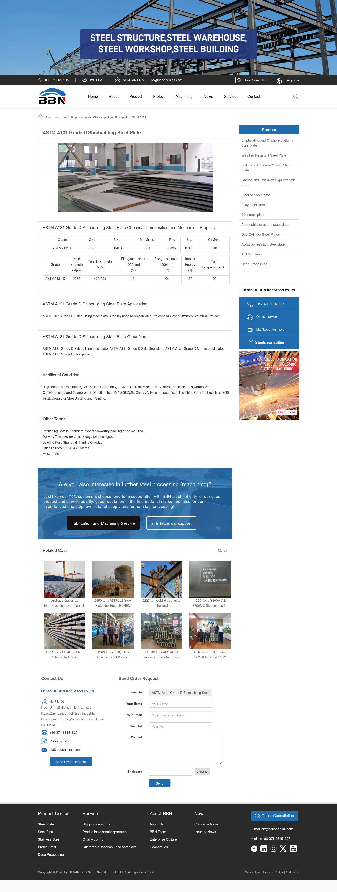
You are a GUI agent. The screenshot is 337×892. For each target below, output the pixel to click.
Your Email (134, 660)
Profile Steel (47, 792)
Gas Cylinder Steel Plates (260, 179)
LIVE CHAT (96, 25)
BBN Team (158, 777)
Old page (292, 817)
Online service (60, 686)
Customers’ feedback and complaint (109, 792)
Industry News (205, 777)
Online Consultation (278, 760)
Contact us (252, 817)
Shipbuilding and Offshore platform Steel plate (99, 62)
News (208, 42)
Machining (184, 42)
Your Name (134, 649)
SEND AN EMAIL (134, 25)
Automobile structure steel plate (264, 170)
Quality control (93, 784)
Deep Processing (254, 209)
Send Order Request (70, 707)
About (114, 42)
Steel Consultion (255, 25)
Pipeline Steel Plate (255, 140)
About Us (157, 769)
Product (136, 42)
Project (159, 42)
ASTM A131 (138, 62)
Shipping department (98, 769)
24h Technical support (171, 469)
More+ (222, 496)
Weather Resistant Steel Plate (263, 100)
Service (230, 42)
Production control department (105, 777)
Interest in (135, 637)
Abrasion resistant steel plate (263, 189)
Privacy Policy (273, 817)
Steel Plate (46, 769)
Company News (206, 769)
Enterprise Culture (163, 784)
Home (93, 42)
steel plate (61, 62)
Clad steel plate (252, 160)
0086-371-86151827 (56, 25)
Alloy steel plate (253, 150)
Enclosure (134, 717)
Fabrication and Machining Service (103, 469)
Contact (253, 42)
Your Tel (136, 671)
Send (159, 728)
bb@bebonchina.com (167, 25)
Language (292, 25)
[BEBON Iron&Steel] (52, 41)
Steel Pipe (45, 777)
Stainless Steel (49, 784)
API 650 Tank (251, 199)
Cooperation (159, 792)
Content (136, 682)
